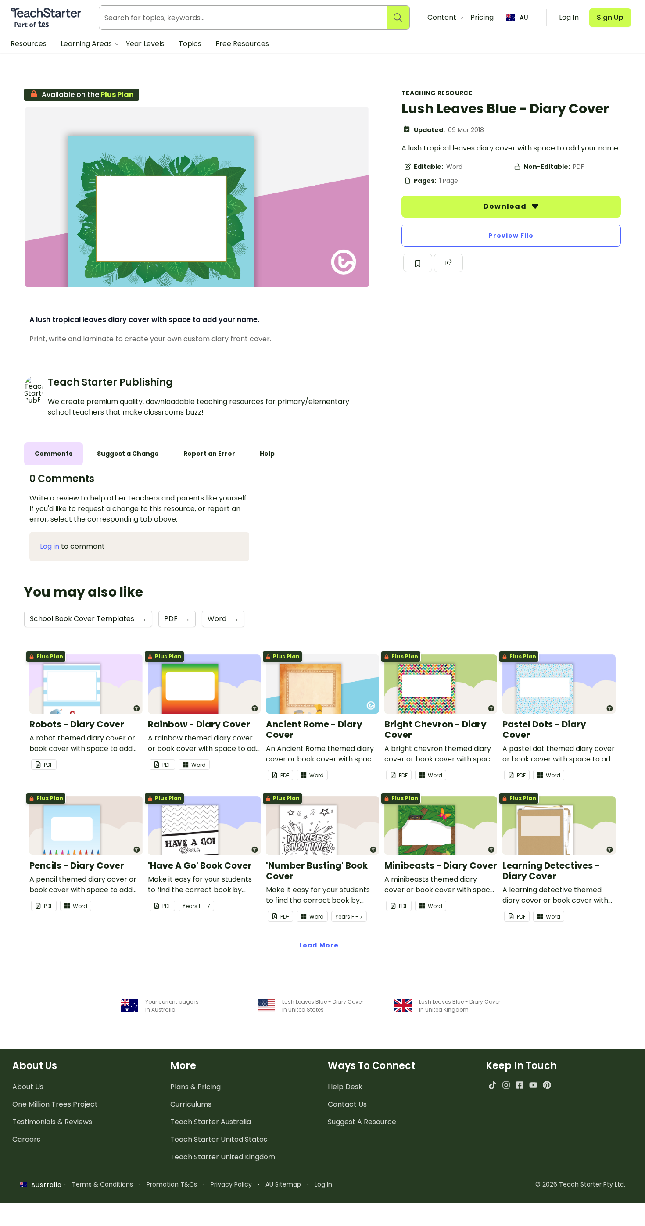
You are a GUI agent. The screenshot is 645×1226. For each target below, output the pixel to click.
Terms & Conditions (102, 1184)
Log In (323, 1184)
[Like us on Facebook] (520, 1085)
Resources (29, 44)
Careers (26, 1139)
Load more (319, 945)
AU (524, 17)
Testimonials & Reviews (52, 1122)
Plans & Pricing (195, 1087)
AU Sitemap (283, 1184)
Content (442, 17)
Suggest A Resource (362, 1122)
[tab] (53, 453)
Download (506, 206)
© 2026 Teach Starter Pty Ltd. (580, 1184)
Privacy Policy (231, 1184)
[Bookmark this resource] (417, 263)
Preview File (511, 235)
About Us (27, 1087)
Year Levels (146, 44)
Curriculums (190, 1104)
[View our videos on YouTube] (533, 1085)
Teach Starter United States (218, 1139)
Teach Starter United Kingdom (222, 1157)
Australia (44, 1184)
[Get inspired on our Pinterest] (547, 1085)
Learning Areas (87, 44)
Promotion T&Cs (172, 1184)
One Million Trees (55, 1104)
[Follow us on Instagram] (506, 1085)
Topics (191, 44)
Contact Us (347, 1104)
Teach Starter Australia (210, 1122)
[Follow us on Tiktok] (492, 1085)
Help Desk (345, 1087)
